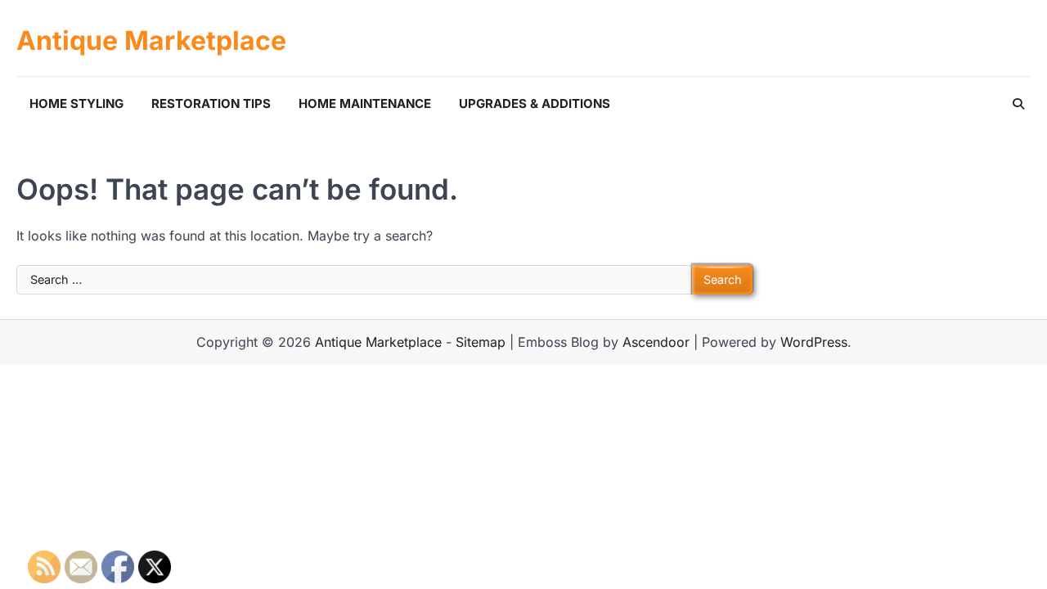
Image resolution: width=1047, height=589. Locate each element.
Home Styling (76, 103)
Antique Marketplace (151, 40)
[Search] (1018, 104)
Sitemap (481, 342)
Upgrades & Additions (534, 103)
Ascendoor (656, 342)
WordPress (813, 342)
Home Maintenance (365, 103)
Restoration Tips (211, 103)
